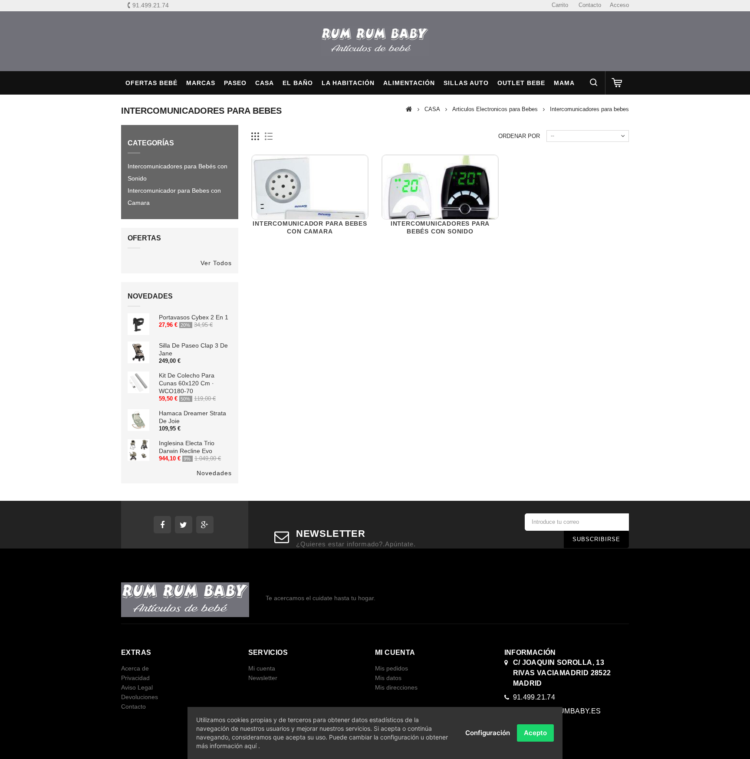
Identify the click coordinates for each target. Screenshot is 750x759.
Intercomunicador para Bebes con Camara (174, 196)
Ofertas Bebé (151, 82)
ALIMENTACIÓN (409, 82)
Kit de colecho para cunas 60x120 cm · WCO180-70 (186, 383)
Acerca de (135, 668)
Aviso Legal (137, 687)
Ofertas (144, 238)
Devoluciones (139, 696)
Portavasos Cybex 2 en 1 (193, 317)
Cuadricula (255, 136)
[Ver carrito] (617, 83)
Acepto (535, 733)
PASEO (235, 82)
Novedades (150, 296)
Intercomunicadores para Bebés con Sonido (177, 172)
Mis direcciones (396, 687)
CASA (264, 82)
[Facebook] (162, 524)
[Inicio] (409, 108)
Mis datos (388, 677)
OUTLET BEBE (521, 82)
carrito (560, 5)
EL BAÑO (298, 82)
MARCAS (200, 82)
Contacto (133, 706)
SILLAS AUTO (466, 82)
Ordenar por (519, 136)
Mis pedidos (391, 668)
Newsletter (262, 677)
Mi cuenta (261, 668)
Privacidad (135, 677)
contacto (590, 5)
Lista (269, 136)
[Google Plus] (205, 524)
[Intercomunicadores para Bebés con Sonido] (440, 213)
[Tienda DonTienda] (375, 41)
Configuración (487, 733)
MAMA (564, 82)
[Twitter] (183, 524)
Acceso (619, 5)
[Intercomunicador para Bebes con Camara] (310, 213)
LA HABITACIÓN (348, 82)
